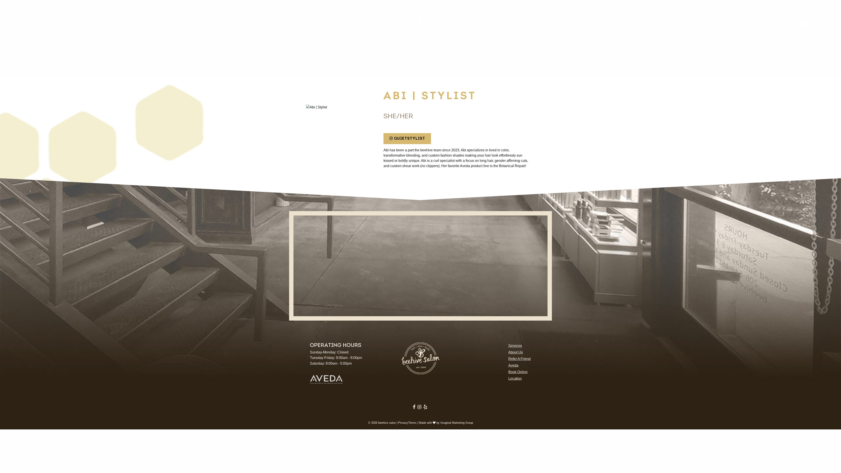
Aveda (513, 365)
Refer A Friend (519, 359)
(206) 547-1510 (550, 23)
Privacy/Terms (407, 422)
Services (515, 346)
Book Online (518, 372)
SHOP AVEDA (578, 23)
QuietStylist (409, 138)
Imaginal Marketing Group (456, 422)
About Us (515, 352)
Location (515, 378)
